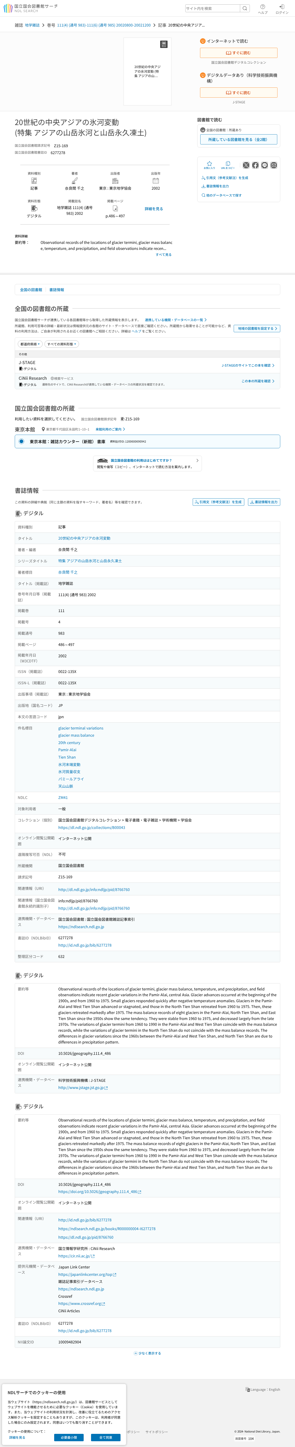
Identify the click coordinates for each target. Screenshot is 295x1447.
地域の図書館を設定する (256, 328)
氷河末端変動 (69, 764)
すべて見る (164, 254)
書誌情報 (56, 289)
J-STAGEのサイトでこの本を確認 (246, 365)
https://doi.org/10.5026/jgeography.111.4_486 (97, 1191)
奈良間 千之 (68, 572)
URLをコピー (228, 168)
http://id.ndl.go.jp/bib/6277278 (85, 945)
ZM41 (63, 797)
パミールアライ (71, 779)
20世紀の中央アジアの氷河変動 (84, 538)
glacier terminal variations (80, 728)
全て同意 (105, 1437)
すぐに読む (241, 52)
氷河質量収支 (69, 771)
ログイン (282, 12)
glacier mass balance (76, 735)
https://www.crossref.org (79, 1303)
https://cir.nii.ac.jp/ (74, 1256)
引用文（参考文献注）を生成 (227, 177)
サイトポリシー (156, 1431)
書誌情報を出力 (217, 186)
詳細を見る (154, 208)
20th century (69, 742)
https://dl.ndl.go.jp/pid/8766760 (85, 1237)
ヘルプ (263, 12)
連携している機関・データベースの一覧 (174, 319)
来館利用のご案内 (108, 429)
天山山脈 (65, 786)
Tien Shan (67, 757)
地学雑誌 (32, 25)
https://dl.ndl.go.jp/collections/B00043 (91, 827)
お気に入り (209, 168)
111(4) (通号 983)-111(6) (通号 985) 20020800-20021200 (104, 25)
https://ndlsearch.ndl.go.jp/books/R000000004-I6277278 (107, 1228)
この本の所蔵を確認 (256, 381)
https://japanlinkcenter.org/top (85, 1274)
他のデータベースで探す (224, 195)
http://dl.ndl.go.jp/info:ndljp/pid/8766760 (94, 889)
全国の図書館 (31, 289)
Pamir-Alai (67, 749)
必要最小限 (69, 1437)
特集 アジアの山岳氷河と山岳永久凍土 (90, 560)
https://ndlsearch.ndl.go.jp (81, 926)
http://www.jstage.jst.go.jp (81, 1087)
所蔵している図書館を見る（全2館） (238, 139)
